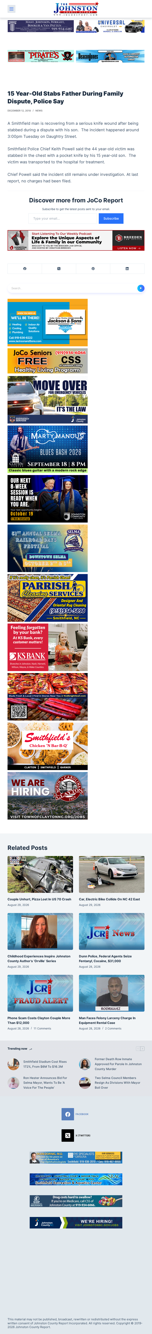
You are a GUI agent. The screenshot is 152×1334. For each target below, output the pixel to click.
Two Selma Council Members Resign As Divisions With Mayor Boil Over (117, 1083)
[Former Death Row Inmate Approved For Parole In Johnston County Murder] (85, 1064)
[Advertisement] (76, 1268)
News (39, 110)
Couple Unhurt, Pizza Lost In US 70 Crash (39, 899)
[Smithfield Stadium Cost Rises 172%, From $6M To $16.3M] (13, 1064)
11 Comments (42, 1028)
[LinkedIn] (127, 269)
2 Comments (113, 1028)
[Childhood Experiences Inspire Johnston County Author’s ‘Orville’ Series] (40, 931)
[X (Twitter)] (59, 269)
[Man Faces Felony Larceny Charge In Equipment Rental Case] (111, 993)
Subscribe (111, 218)
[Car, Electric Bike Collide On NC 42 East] (111, 874)
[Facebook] (25, 269)
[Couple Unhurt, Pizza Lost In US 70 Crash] (40, 874)
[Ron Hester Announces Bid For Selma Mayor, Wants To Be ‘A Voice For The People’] (13, 1083)
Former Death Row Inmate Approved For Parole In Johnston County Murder (118, 1064)
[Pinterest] (93, 269)
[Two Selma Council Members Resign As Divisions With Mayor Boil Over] (85, 1083)
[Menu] (11, 9)
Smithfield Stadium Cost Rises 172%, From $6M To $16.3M (45, 1064)
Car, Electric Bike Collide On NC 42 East (109, 899)
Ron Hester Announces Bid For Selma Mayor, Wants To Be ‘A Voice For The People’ (45, 1083)
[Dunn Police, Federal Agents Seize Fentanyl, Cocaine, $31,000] (111, 931)
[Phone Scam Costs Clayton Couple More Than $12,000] (40, 993)
